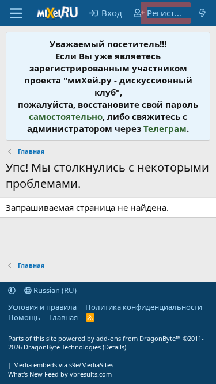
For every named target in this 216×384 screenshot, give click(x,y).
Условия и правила (42, 307)
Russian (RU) (54, 290)
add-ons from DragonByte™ (138, 338)
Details (114, 347)
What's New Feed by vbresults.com (60, 374)
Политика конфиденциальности (143, 307)
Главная (63, 317)
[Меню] (15, 13)
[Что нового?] (202, 13)
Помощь (24, 317)
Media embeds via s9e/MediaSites (63, 364)
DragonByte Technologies (62, 347)
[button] (12, 290)
